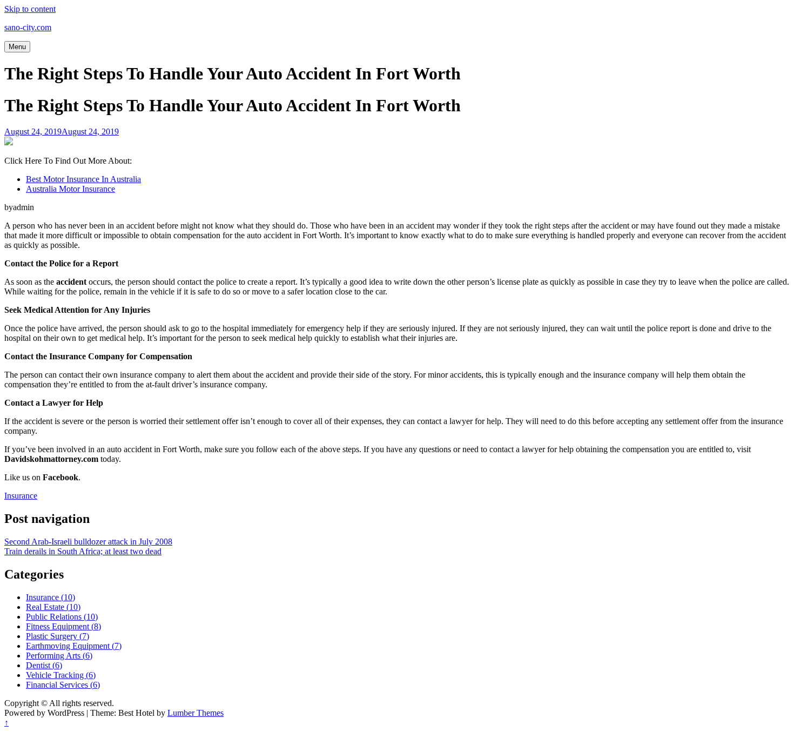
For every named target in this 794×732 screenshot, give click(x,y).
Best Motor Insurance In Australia (83, 179)
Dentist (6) (44, 665)
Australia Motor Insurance (70, 188)
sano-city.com (27, 27)
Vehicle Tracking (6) (61, 675)
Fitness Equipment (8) (63, 626)
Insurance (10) (50, 597)
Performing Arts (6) (59, 655)
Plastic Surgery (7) (57, 636)
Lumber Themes (195, 712)
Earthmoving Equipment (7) (74, 645)
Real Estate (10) (53, 607)
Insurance (20, 495)
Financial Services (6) (63, 684)
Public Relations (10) (62, 616)
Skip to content (30, 9)
